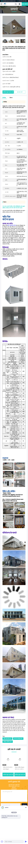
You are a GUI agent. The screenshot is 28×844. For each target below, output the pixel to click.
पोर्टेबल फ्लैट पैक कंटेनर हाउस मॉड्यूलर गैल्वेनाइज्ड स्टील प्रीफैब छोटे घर (8, 768)
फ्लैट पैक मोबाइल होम (18, 738)
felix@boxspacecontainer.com (9, 1)
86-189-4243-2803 (23, 1)
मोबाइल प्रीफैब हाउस (8, 741)
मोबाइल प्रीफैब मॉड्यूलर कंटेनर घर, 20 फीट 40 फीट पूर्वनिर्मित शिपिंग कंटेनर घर (19, 768)
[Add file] (2, 841)
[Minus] (26, 807)
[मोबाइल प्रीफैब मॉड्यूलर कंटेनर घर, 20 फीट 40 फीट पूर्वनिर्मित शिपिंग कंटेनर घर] (20, 760)
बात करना (25, 4)
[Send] (26, 841)
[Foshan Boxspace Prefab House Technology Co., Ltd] (6, 4)
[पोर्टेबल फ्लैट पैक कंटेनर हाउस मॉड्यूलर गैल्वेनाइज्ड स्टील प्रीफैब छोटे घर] (8, 760)
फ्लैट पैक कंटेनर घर (7, 738)
